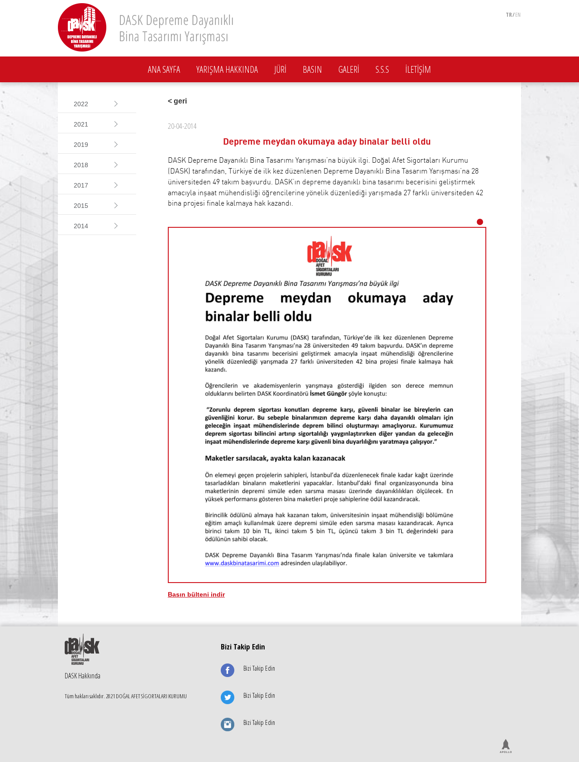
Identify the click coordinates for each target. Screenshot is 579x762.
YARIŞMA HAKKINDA (227, 69)
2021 (81, 124)
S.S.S (382, 69)
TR (509, 14)
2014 (81, 226)
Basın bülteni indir (196, 594)
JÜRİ (280, 69)
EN (518, 14)
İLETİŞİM (418, 69)
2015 (81, 205)
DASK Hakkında (82, 676)
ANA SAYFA (164, 69)
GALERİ (348, 69)
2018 (81, 165)
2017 (81, 185)
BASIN (312, 69)
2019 (81, 144)
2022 (81, 104)
